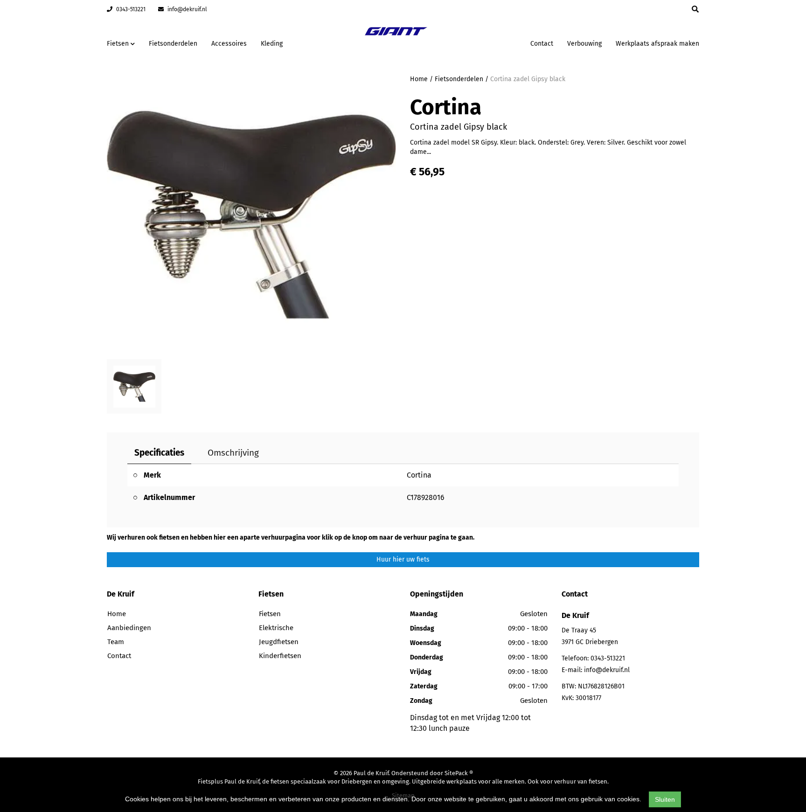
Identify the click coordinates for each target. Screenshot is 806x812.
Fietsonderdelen (173, 44)
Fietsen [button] (119, 44)
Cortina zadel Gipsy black (527, 79)
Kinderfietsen (280, 656)
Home (419, 79)
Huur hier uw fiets (403, 559)
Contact (541, 44)
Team (115, 642)
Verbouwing (584, 44)
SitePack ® (459, 773)
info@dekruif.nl (186, 9)
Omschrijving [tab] (233, 452)
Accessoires (229, 44)
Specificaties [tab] (159, 452)
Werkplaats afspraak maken (657, 44)
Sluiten (665, 799)
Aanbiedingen (493, 42)
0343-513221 (130, 9)
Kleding (272, 44)
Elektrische (276, 628)
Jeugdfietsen (279, 642)
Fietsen (270, 614)
